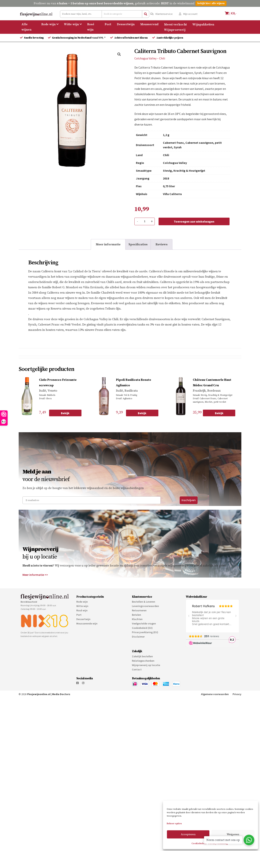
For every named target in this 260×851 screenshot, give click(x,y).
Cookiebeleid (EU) (142, 628)
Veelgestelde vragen (144, 623)
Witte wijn (71, 24)
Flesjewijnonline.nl (38, 694)
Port (108, 24)
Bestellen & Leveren (143, 601)
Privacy (237, 694)
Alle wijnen (26, 27)
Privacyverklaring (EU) (145, 632)
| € (233, 13)
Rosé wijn (90, 27)
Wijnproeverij (174, 30)
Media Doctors (61, 694)
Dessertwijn (126, 24)
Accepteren (188, 834)
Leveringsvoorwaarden (145, 606)
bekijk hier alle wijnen (211, 3)
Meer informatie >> (35, 575)
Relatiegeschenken (143, 660)
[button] (119, 54)
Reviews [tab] (161, 244)
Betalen (136, 614)
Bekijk (65, 413)
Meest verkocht (175, 24)
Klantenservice (164, 14)
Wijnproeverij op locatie (146, 665)
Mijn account (190, 14)
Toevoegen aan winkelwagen (194, 221)
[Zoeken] (145, 14)
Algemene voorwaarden (215, 694)
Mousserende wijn (86, 623)
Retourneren (139, 610)
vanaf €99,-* (79, 38)
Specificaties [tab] (138, 244)
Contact (137, 669)
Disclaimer (138, 636)
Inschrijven (189, 500)
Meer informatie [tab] (108, 244)
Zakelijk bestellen (142, 656)
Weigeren (233, 834)
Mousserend (149, 24)
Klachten (137, 619)
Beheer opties (174, 823)
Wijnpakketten (203, 24)
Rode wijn (48, 24)
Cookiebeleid (199, 843)
